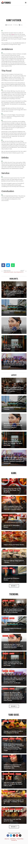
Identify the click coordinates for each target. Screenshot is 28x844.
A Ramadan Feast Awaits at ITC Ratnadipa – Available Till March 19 (14, 801)
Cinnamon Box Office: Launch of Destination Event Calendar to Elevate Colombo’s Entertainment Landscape (14, 680)
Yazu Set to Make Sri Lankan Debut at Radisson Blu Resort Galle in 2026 (13, 784)
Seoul (12, 34)
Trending (12, 600)
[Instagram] (14, 835)
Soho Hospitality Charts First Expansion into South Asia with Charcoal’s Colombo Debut (13, 508)
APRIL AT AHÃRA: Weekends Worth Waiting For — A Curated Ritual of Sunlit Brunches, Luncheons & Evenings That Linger (14, 747)
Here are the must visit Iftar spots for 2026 (12, 820)
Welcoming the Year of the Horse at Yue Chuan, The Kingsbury (12, 490)
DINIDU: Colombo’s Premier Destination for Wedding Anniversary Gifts (12, 766)
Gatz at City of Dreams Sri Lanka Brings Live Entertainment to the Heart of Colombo (14, 610)
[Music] (20, 835)
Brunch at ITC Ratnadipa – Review (12, 526)
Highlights (5, 480)
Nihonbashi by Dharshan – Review (12, 579)
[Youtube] (17, 835)
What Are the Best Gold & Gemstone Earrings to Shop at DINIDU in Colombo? (13, 646)
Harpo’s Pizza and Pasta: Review (14, 544)
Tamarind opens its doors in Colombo (12, 629)
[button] (14, 585)
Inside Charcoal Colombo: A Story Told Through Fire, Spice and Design (13, 663)
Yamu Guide (16, 515)
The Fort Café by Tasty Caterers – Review (14, 561)
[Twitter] (11, 835)
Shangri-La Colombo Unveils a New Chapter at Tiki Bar (13, 732)
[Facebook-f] (8, 835)
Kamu (21, 25)
